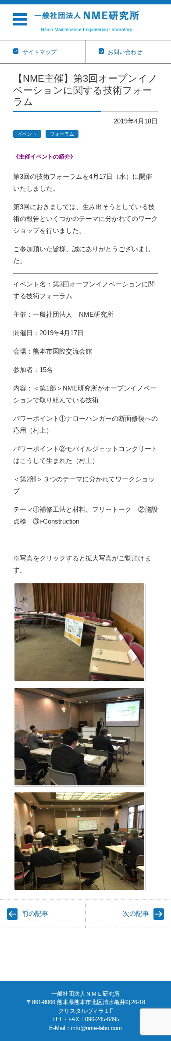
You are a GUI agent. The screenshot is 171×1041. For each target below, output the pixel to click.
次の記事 (136, 913)
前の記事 (35, 913)
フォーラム (62, 134)
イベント (27, 134)
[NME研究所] (86, 16)
